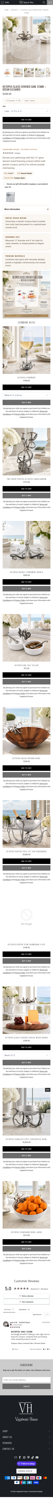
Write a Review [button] (28, 1296)
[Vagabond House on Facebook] (20, 1457)
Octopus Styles (19, 178)
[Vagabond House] (26, 2)
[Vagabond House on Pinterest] (28, 1457)
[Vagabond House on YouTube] (37, 1457)
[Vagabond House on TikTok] (33, 1457)
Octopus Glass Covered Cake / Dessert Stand (28, 1343)
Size (4, 106)
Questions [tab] (23, 1309)
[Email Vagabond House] (16, 1457)
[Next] (49, 40)
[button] (44, 1349)
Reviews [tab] (7, 1309)
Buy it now (26, 126)
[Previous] (4, 40)
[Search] (44, 2)
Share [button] (16, 1349)
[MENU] (1, 2)
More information (12, 209)
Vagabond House (22, 1491)
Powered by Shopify (36, 1491)
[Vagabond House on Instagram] (24, 1457)
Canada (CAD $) (25, 1471)
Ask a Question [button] (27, 1302)
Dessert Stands (26, 173)
